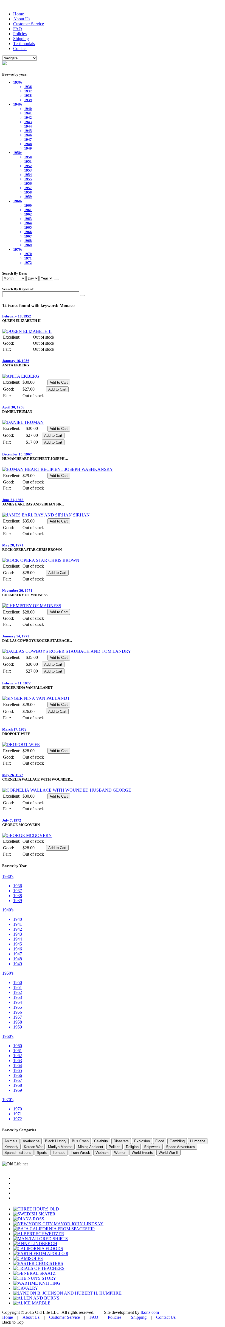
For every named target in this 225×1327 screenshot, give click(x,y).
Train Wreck (80, 1153)
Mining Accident (90, 1147)
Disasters (121, 1141)
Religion (132, 1147)
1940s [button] (17, 104)
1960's (7, 1036)
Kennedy (11, 1147)
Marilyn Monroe (60, 1147)
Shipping (21, 38)
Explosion (142, 1141)
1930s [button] (17, 82)
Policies (20, 33)
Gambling (177, 1141)
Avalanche (31, 1141)
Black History (55, 1141)
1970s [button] (17, 249)
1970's (7, 1099)
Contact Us (166, 1317)
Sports (42, 1153)
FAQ (17, 28)
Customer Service (28, 23)
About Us (21, 18)
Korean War (33, 1147)
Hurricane (197, 1141)
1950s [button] (17, 153)
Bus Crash (80, 1141)
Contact (20, 48)
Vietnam (102, 1153)
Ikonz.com (149, 1312)
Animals (10, 1141)
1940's (7, 910)
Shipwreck (152, 1147)
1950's (7, 973)
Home (18, 14)
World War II (168, 1153)
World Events (142, 1153)
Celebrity (101, 1141)
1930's (7, 876)
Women (120, 1153)
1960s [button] (17, 201)
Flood (159, 1141)
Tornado (59, 1153)
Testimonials (24, 43)
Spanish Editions (17, 1153)
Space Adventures (180, 1147)
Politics (114, 1147)
